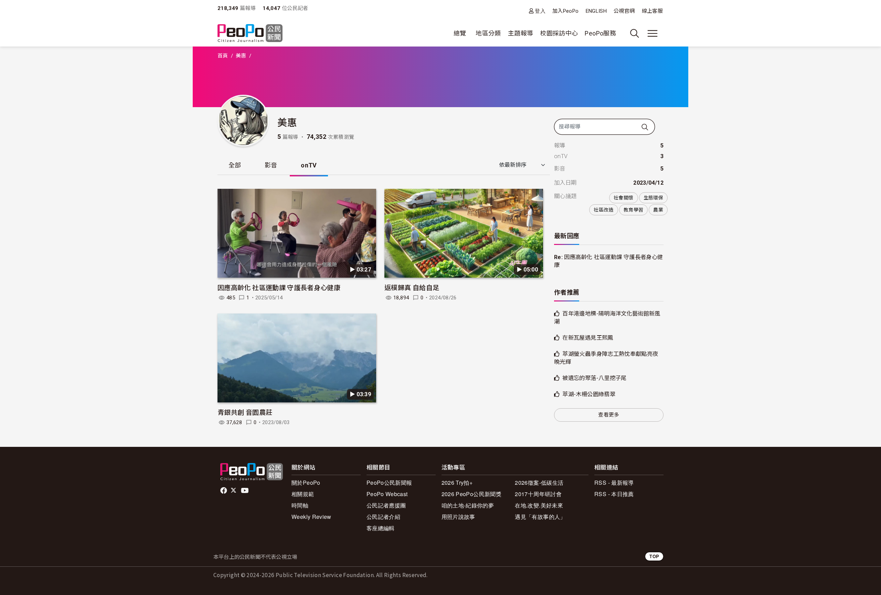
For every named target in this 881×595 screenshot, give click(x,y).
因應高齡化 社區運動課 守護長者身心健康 (278, 287)
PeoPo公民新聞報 (389, 482)
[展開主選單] (652, 33)
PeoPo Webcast (387, 494)
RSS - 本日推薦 (614, 494)
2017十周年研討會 (538, 494)
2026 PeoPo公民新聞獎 (471, 494)
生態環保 (653, 198)
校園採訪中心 (559, 33)
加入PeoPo (565, 11)
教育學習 (633, 210)
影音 (271, 165)
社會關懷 (623, 198)
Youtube (245, 490)
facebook (224, 490)
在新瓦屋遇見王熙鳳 (587, 338)
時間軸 (299, 505)
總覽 (460, 33)
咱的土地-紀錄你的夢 (468, 505)
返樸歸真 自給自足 (411, 287)
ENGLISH (596, 11)
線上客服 (652, 11)
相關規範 (302, 494)
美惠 (241, 56)
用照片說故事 (458, 517)
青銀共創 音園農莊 (244, 412)
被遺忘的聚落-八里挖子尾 (594, 378)
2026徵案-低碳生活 (539, 482)
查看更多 (608, 415)
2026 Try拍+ (457, 482)
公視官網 (624, 11)
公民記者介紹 (383, 517)
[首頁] (250, 33)
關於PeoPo (305, 482)
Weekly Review (311, 517)
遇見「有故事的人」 (540, 517)
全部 (235, 165)
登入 (540, 10)
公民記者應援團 (386, 505)
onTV (309, 165)
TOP (654, 556)
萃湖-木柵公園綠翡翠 (588, 394)
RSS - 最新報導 (614, 482)
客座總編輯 (381, 528)
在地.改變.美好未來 (539, 505)
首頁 (222, 56)
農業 (658, 210)
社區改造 (603, 210)
